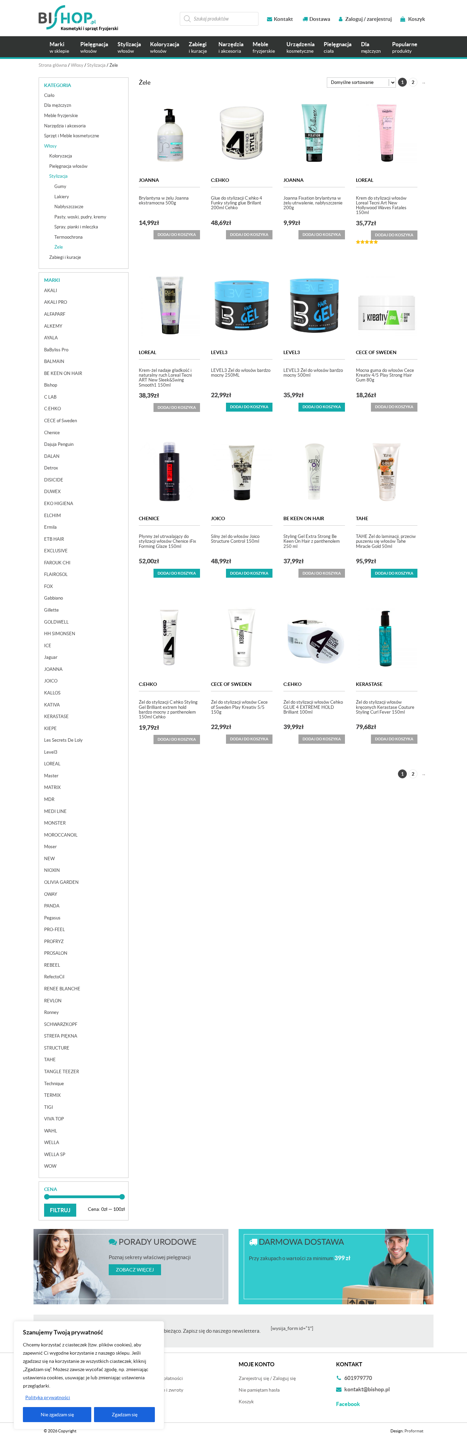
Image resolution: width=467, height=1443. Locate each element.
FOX (48, 586)
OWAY (50, 894)
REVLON (53, 1000)
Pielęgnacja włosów (68, 166)
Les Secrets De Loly (63, 740)
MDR (49, 799)
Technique (54, 1083)
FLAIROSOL (56, 574)
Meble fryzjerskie (61, 115)
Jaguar (50, 657)
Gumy (60, 186)
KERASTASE (369, 684)
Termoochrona (68, 237)
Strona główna (53, 65)
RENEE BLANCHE (62, 988)
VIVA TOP (54, 1118)
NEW (49, 858)
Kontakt (283, 19)
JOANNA (149, 180)
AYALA (51, 337)
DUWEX (52, 491)
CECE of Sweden (376, 352)
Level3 (219, 352)
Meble (264, 47)
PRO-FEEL (54, 929)
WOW (50, 1166)
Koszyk (416, 19)
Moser (50, 846)
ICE (47, 645)
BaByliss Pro (56, 349)
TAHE (362, 518)
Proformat (413, 1431)
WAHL (50, 1130)
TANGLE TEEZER (61, 1071)
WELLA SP (54, 1154)
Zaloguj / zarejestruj (368, 19)
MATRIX (52, 787)
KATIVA (52, 704)
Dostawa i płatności (162, 1378)
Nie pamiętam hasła (259, 1390)
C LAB (50, 397)
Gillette (51, 610)
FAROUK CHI (57, 562)
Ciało (49, 95)
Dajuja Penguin (59, 444)
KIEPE (50, 728)
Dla (371, 47)
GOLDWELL (56, 622)
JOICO (218, 518)
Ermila (50, 527)
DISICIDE (53, 479)
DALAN (51, 456)
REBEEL (52, 965)
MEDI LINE (55, 811)
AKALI (50, 290)
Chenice (149, 518)
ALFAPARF (54, 314)
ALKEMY (53, 326)
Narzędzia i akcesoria (65, 125)
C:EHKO (220, 180)
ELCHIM (52, 515)
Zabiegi (198, 47)
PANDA (51, 905)
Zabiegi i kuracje (65, 257)
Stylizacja (129, 47)
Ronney (51, 1012)
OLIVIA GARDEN (61, 882)
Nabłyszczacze (68, 206)
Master (51, 775)
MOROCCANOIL (61, 835)
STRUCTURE (56, 1048)
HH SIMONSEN (59, 633)
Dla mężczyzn (57, 105)
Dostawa (319, 19)
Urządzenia (300, 47)
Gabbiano (53, 598)
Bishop (50, 385)
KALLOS (52, 692)
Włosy (77, 65)
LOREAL (364, 180)
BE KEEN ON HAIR (303, 518)
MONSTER (55, 823)
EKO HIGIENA (58, 503)
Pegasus (52, 917)
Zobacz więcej (135, 1269)
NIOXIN (52, 870)
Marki (59, 47)
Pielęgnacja (94, 47)
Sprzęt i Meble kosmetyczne (71, 135)
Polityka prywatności (47, 1397)
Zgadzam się (124, 1414)
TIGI (48, 1107)
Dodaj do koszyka (249, 407)
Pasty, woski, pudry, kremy (80, 216)
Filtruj (60, 1210)
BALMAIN (54, 361)
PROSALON (55, 953)
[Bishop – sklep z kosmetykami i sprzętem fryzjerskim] (78, 18)
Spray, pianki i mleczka (76, 226)
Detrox (51, 467)
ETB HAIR (54, 539)
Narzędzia (230, 47)
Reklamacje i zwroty (162, 1390)
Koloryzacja (164, 47)
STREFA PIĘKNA (60, 1036)
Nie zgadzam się (57, 1414)
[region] (89, 1375)
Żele (58, 247)
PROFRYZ (54, 941)
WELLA (51, 1142)
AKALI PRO (55, 302)
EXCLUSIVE (56, 550)
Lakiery (61, 196)
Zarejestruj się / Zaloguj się (267, 1378)
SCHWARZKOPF (60, 1024)
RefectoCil (54, 976)
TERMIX (52, 1095)
